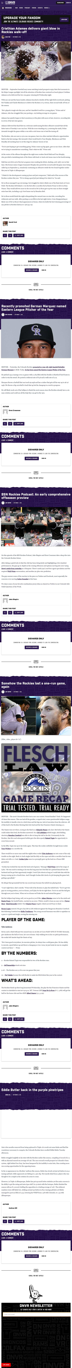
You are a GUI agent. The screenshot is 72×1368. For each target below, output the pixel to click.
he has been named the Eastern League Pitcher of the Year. (45, 370)
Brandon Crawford (14, 835)
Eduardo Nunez (41, 830)
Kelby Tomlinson (27, 911)
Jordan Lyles (23, 859)
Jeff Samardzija (9, 965)
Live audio (6, 1365)
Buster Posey (5, 901)
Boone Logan (6, 909)
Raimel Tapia (50, 838)
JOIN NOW (64, 19)
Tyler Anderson (47, 853)
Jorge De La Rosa (48, 990)
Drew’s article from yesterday (11, 568)
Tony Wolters (6, 849)
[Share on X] (5, 235)
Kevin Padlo (27, 1363)
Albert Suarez (31, 993)
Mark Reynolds (11, 904)
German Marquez (58, 1358)
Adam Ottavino (47, 898)
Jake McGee (58, 1361)
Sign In (68, 3)
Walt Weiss (12, 571)
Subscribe (60, 3)
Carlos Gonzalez (22, 579)
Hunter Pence (31, 904)
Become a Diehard (31, 270)
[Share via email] (10, 235)
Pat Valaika (9, 975)
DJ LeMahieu (42, 832)
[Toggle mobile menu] (2, 3)
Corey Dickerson (13, 1363)
